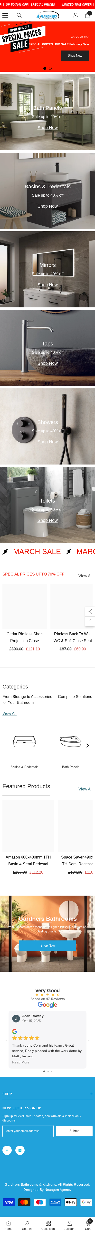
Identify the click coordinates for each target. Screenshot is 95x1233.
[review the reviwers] (14, 1031)
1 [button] (44, 68)
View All (85, 576)
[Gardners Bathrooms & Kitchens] (24, 741)
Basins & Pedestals (24, 767)
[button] (88, 745)
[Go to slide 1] (44, 1071)
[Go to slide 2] (48, 1071)
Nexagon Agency (58, 1190)
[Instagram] (20, 1150)
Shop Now (75, 55)
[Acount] (75, 15)
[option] (47, 46)
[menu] (5, 15)
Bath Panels (70, 767)
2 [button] (50, 68)
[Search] (19, 15)
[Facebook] (7, 1150)
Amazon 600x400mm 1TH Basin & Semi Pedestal (28, 860)
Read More (20, 1062)
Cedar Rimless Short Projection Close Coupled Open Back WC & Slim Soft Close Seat (24, 638)
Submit (74, 1131)
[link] (27, 1225)
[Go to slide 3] (51, 1071)
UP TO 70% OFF (17, 4)
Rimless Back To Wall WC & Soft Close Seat (73, 637)
